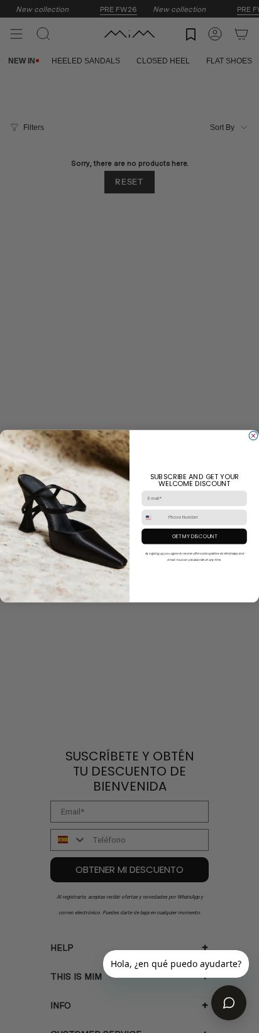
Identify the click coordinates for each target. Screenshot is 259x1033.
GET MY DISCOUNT (194, 537)
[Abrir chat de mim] (228, 1002)
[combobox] (153, 518)
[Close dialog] (253, 435)
